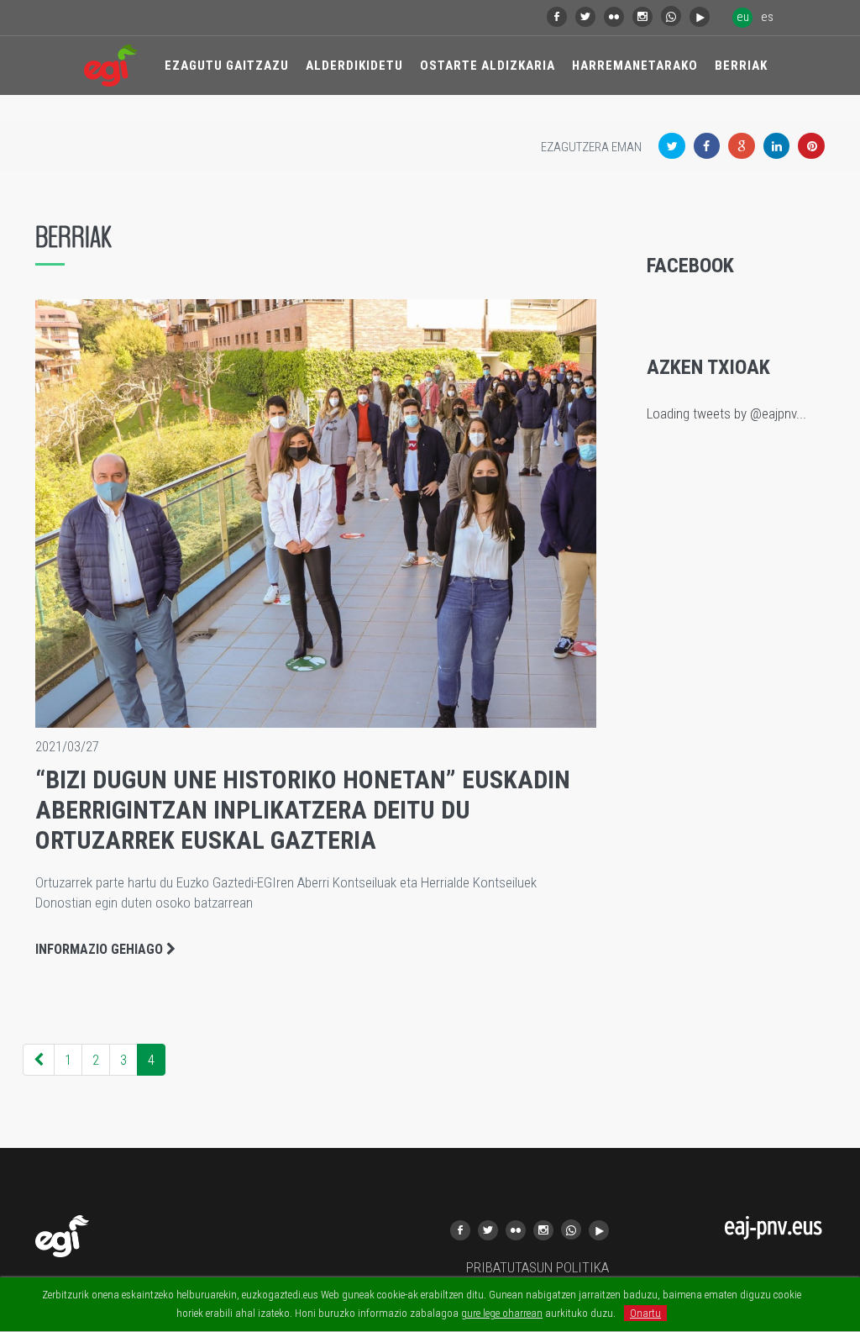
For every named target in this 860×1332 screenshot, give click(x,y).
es (767, 16)
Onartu (645, 1313)
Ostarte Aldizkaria (487, 65)
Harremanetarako (635, 65)
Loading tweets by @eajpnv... (726, 413)
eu (743, 16)
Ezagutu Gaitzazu (227, 65)
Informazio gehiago (100, 949)
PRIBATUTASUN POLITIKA (537, 1267)
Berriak (741, 65)
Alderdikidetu (354, 65)
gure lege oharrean (502, 1313)
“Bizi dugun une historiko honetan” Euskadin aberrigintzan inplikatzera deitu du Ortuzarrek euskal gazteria (302, 810)
